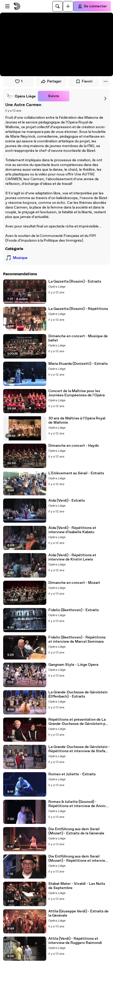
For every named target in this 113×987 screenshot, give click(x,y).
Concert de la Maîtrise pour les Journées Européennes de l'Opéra (76, 393)
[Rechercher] (57, 6)
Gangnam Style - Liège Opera (73, 665)
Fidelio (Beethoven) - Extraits (73, 610)
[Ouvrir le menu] (7, 6)
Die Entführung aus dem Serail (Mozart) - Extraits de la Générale (76, 831)
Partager (54, 81)
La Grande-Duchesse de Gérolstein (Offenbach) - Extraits (77, 694)
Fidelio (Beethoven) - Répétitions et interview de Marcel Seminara (77, 639)
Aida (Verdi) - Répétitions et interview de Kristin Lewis (72, 557)
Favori (87, 81)
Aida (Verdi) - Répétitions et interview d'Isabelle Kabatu (72, 530)
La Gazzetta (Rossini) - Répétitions (78, 309)
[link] (20, 96)
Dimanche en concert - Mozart (74, 583)
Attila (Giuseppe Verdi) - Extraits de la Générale (78, 913)
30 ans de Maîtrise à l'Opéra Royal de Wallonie (76, 420)
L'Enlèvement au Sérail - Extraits (76, 473)
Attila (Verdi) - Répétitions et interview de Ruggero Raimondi (75, 941)
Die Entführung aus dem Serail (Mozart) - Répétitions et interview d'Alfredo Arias (78, 858)
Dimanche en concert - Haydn (73, 446)
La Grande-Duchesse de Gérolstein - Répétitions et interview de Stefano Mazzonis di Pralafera (79, 749)
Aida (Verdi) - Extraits (66, 500)
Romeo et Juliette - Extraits (72, 774)
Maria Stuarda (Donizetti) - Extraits (78, 364)
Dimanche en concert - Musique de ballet (78, 338)
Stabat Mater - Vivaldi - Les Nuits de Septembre (76, 886)
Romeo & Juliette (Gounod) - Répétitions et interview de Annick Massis (78, 804)
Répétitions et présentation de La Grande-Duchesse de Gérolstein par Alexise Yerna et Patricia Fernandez (78, 722)
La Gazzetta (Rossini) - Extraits (74, 281)
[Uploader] (68, 6)
